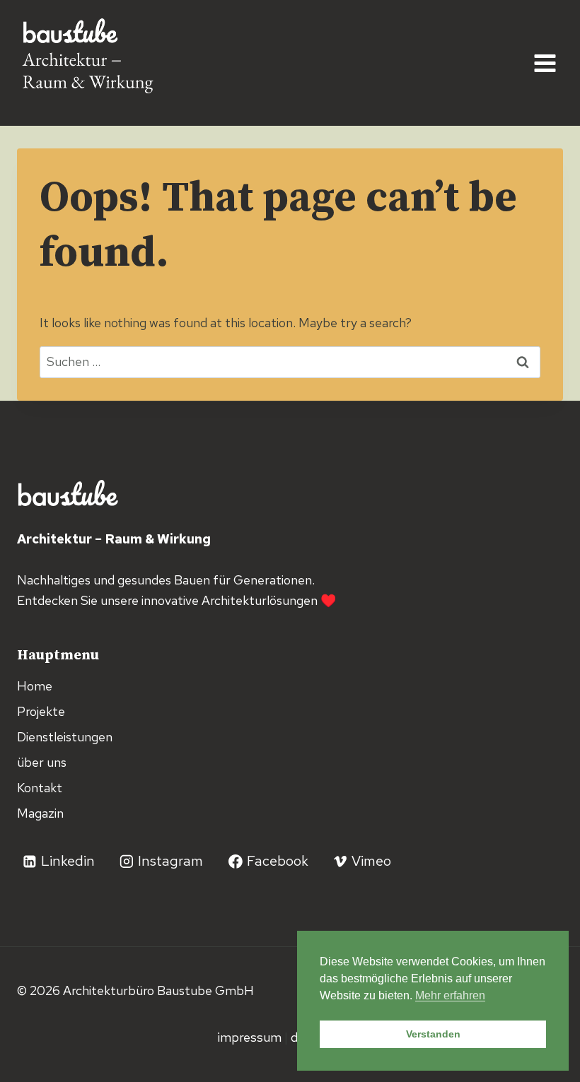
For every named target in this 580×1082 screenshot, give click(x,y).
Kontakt (39, 788)
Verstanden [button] (433, 1034)
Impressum (250, 1037)
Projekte (41, 711)
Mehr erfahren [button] (450, 995)
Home (34, 686)
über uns (41, 762)
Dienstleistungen (64, 737)
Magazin (40, 813)
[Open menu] (544, 63)
